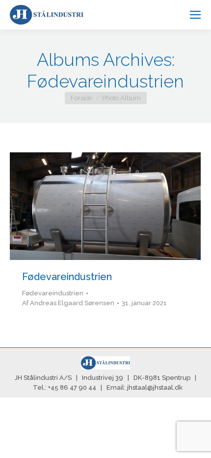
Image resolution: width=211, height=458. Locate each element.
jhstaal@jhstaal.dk (155, 387)
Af (68, 303)
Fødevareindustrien (67, 277)
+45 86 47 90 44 (72, 387)
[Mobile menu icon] (195, 15)
